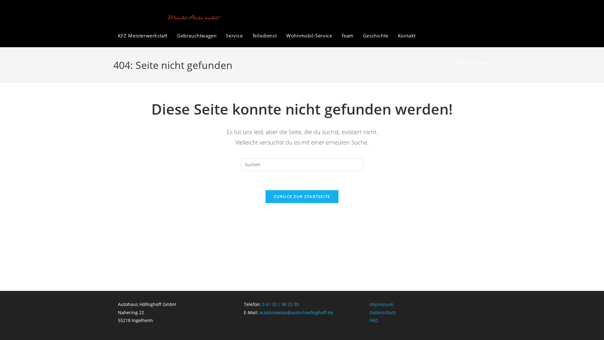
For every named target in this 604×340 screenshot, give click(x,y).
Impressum (382, 304)
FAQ (374, 320)
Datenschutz (383, 312)
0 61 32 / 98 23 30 (280, 304)
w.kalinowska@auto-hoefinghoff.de (296, 312)
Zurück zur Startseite (302, 196)
